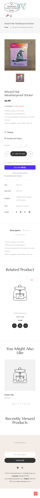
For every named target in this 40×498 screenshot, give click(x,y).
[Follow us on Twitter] (20, 212)
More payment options (20, 173)
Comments (20, 234)
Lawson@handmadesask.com (14, 479)
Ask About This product (14, 138)
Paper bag (20, 317)
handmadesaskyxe (20, 313)
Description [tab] (15, 230)
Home (6, 27)
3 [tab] (18, 403)
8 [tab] (28, 403)
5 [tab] (22, 403)
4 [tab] (20, 403)
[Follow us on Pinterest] (29, 212)
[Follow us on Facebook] (16, 212)
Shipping (10, 132)
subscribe (20, 460)
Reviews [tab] (26, 230)
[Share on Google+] (25, 212)
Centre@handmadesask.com (22, 481)
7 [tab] (26, 403)
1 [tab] (13, 404)
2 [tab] (16, 403)
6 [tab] (24, 403)
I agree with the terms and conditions (19, 162)
